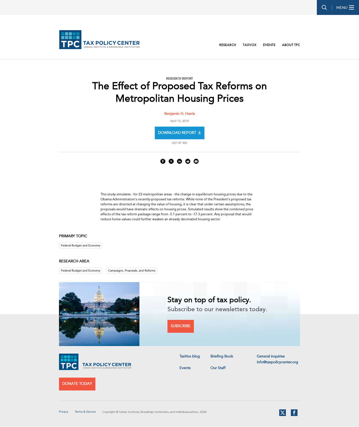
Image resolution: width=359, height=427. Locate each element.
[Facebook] (294, 415)
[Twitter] (282, 415)
